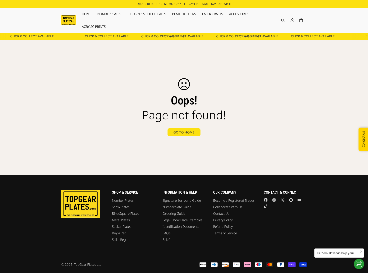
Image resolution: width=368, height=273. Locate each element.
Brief (166, 239)
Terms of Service (225, 233)
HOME (86, 14)
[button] (301, 20)
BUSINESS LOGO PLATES (148, 14)
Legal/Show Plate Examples (182, 220)
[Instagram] (274, 200)
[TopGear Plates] (68, 20)
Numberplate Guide (177, 207)
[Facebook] (266, 200)
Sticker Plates (121, 226)
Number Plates (123, 200)
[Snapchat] (291, 200)
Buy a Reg (119, 233)
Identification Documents (181, 226)
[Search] (283, 20)
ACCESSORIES (239, 14)
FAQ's (167, 233)
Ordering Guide (174, 213)
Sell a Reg (119, 239)
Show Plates (121, 207)
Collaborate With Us (227, 207)
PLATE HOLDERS (184, 14)
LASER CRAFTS (212, 14)
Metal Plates (121, 220)
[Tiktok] (266, 206)
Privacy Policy (223, 220)
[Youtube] (299, 200)
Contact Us (221, 213)
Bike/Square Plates (125, 213)
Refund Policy (223, 226)
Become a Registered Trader (233, 200)
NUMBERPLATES (109, 14)
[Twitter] (282, 200)
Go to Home (184, 132)
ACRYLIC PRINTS (94, 26)
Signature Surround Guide (182, 200)
